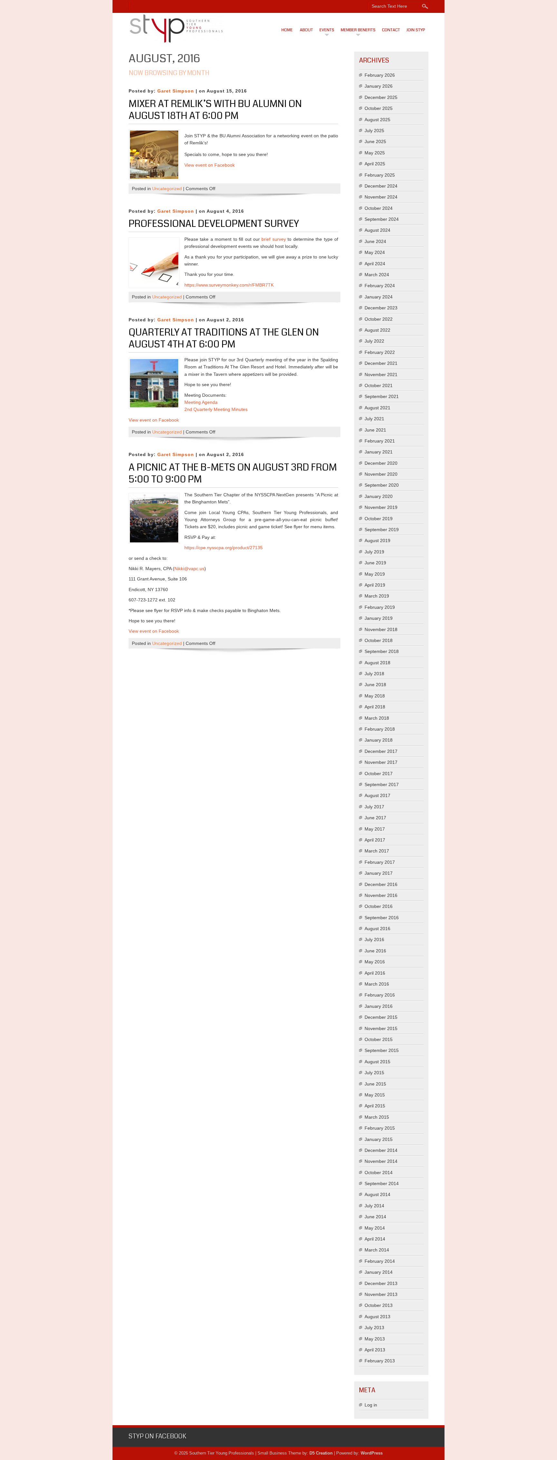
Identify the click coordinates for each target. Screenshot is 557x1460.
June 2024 (375, 241)
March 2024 (377, 274)
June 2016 (375, 950)
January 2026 (379, 86)
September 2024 (382, 219)
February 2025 (380, 175)
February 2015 (380, 1128)
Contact (391, 30)
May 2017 (375, 829)
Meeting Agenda (201, 402)
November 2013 (381, 1294)
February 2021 (380, 440)
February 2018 (380, 729)
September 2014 (382, 1183)
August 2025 (377, 119)
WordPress (372, 1453)
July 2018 (374, 673)
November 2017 (381, 762)
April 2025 (375, 163)
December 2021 (381, 363)
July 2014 (374, 1205)
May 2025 (375, 152)
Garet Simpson (175, 90)
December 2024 (381, 186)
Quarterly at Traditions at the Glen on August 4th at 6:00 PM (224, 338)
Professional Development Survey (214, 223)
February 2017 (380, 862)
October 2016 (379, 906)
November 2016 (381, 895)
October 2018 (379, 640)
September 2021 (382, 396)
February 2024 (380, 285)
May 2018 (375, 695)
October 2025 (379, 108)
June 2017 (375, 817)
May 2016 (375, 961)
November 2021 (381, 374)
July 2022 (374, 341)
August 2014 (377, 1194)
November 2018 (381, 629)
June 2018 (375, 684)
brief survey (273, 239)
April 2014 (375, 1238)
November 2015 (381, 1028)
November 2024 (381, 197)
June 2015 (375, 1083)
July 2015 (374, 1072)
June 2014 (375, 1216)
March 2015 (377, 1117)
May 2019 (375, 574)
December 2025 (381, 97)
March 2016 (377, 984)
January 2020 (379, 496)
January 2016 (379, 1006)
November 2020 (381, 474)
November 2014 (381, 1161)
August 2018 (377, 662)
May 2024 (375, 252)
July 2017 (374, 806)
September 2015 (382, 1050)
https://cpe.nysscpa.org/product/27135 (223, 547)
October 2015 (379, 1039)
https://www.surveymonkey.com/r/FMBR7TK (229, 284)
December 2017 (381, 751)
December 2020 (381, 463)
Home (287, 30)
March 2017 (377, 850)
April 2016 (375, 973)
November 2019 (381, 507)
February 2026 (380, 75)
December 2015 (381, 1017)
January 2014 (379, 1272)
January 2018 (379, 740)
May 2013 (375, 1338)
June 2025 (375, 141)
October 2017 (379, 773)
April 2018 (375, 706)
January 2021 (379, 451)
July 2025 (374, 130)
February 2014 (380, 1261)
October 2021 (379, 385)
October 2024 (379, 208)
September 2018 (382, 651)
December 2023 (381, 307)
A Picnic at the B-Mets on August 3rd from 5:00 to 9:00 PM (233, 473)
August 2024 (377, 230)
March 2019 (377, 596)
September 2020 (382, 485)
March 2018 (377, 718)
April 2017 (375, 839)
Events (326, 30)
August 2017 (377, 795)
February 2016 (380, 995)
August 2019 (377, 540)
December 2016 (381, 884)
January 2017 (379, 873)
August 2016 (377, 928)
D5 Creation (321, 1453)
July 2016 (374, 939)
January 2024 (379, 296)
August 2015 (377, 1061)
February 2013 (380, 1360)
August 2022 (377, 330)
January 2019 (379, 618)
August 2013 (377, 1316)
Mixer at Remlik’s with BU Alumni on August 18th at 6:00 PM (215, 110)
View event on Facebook (154, 420)
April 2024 (375, 263)
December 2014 (381, 1150)
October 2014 (379, 1172)
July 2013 (374, 1327)
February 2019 (380, 607)
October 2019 (379, 518)
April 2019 (375, 585)
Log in (371, 1404)
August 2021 (377, 407)
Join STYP (415, 30)
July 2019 (374, 551)
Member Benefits (358, 30)
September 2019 (382, 529)
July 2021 (374, 418)
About (306, 30)
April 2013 (375, 1349)
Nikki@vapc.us (189, 568)
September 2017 (382, 784)
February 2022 (380, 352)
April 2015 (375, 1105)
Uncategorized (167, 188)
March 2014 (377, 1249)
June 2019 (375, 562)
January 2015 (379, 1139)
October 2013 (379, 1305)
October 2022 (379, 319)
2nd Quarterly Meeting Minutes (216, 409)
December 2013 (381, 1283)
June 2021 (375, 430)
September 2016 (382, 917)
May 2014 (375, 1228)
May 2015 (375, 1094)
